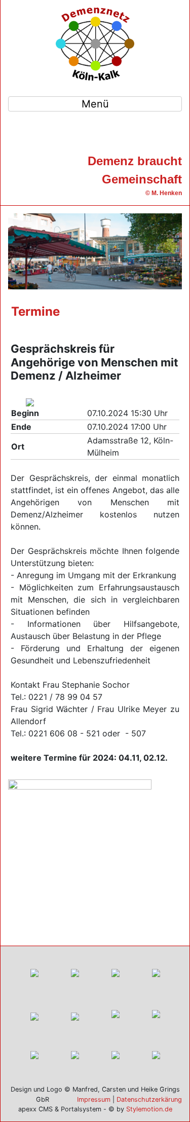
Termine (35, 311)
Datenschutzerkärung (149, 1099)
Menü (95, 104)
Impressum (93, 1099)
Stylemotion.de (149, 1109)
